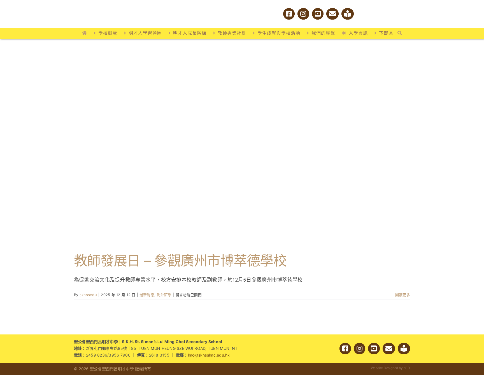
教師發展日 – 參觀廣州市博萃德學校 (180, 260)
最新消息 (146, 295)
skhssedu (88, 295)
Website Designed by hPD (390, 368)
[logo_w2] (136, 5)
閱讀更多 (402, 295)
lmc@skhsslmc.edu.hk (209, 355)
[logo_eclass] (366, 13)
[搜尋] (399, 33)
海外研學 (164, 295)
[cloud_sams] (388, 11)
